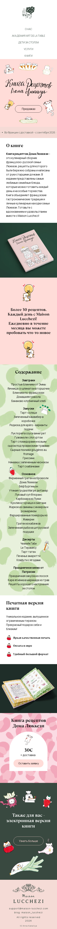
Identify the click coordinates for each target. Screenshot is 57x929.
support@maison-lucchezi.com (28, 908)
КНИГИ (28, 55)
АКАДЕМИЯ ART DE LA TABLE (28, 35)
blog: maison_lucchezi (28, 912)
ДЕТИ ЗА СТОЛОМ (28, 42)
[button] (28, 763)
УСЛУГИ (28, 49)
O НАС (28, 29)
